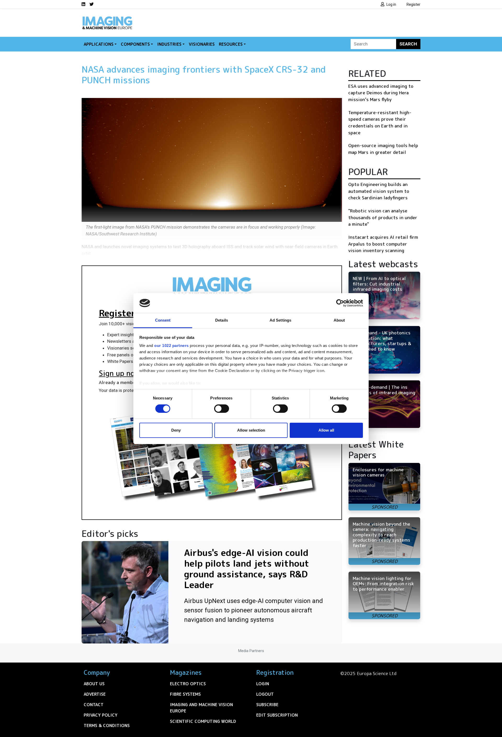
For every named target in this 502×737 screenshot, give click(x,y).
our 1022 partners (171, 345)
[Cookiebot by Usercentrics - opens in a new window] (340, 303)
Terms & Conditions (107, 725)
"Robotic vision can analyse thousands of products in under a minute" (382, 217)
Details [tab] (221, 320)
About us (94, 684)
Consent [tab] (163, 320)
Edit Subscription (277, 715)
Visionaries (202, 44)
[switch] (221, 408)
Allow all (326, 430)
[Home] (107, 17)
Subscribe (267, 704)
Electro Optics (188, 684)
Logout (265, 694)
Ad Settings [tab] (280, 320)
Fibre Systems (185, 694)
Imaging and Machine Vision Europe (201, 708)
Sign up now (119, 373)
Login (262, 684)
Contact (94, 704)
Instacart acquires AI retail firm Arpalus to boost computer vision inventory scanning (383, 243)
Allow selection (251, 430)
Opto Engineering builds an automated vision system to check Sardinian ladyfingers (378, 191)
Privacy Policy (100, 715)
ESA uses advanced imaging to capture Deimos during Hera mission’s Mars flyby (380, 92)
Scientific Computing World (203, 721)
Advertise (95, 694)
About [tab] (339, 320)
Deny (176, 430)
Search (408, 44)
